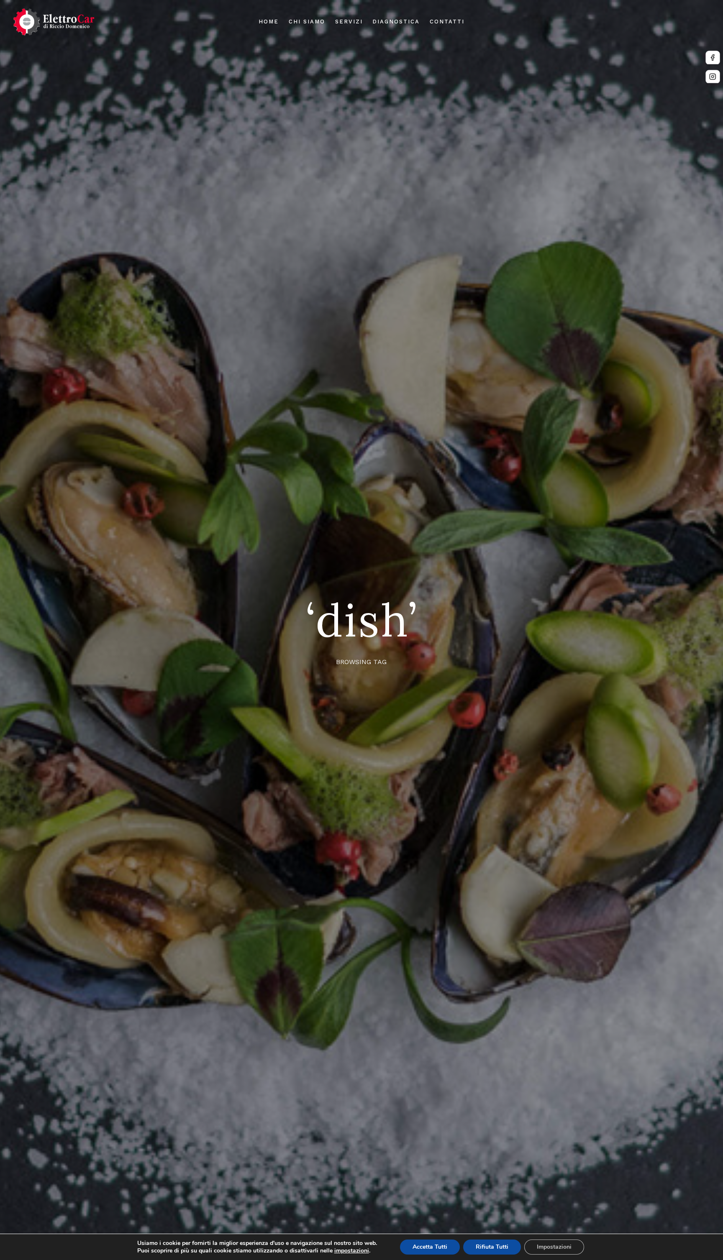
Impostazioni (554, 1247)
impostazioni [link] (351, 1251)
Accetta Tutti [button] (430, 1247)
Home (269, 21)
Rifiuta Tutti (492, 1247)
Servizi (349, 21)
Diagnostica (395, 21)
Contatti (447, 21)
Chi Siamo (307, 21)
